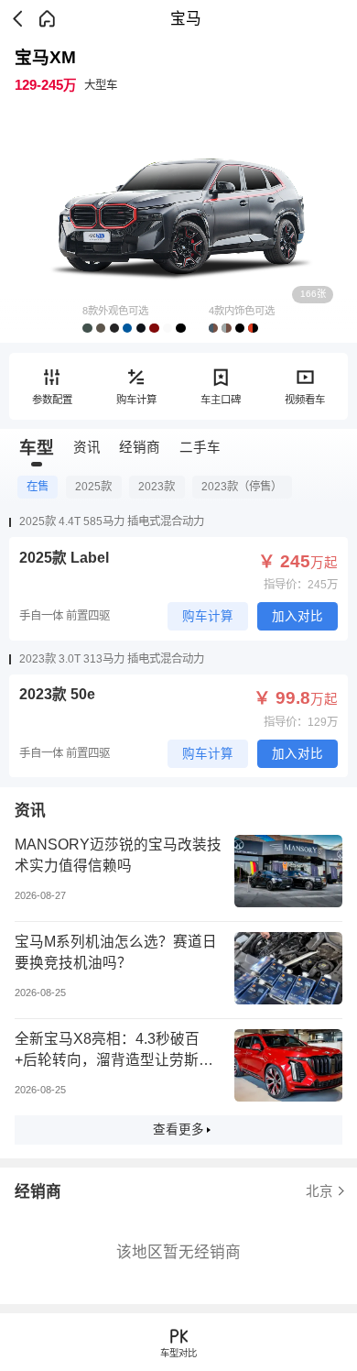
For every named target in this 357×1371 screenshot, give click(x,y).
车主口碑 (220, 399)
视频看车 (305, 399)
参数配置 (52, 399)
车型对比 (178, 1353)
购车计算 (136, 399)
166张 (313, 294)
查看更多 (178, 1129)
